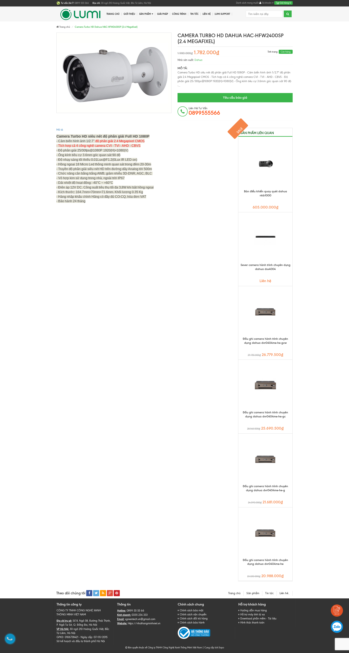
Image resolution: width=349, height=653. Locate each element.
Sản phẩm (252, 593)
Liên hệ (285, 593)
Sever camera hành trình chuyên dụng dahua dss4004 (265, 267)
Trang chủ (234, 593)
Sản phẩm (145, 14)
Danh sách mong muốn (247, 2)
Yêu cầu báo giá (235, 97)
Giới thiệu (129, 14)
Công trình (179, 14)
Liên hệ (207, 14)
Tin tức (269, 593)
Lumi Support (222, 14)
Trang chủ (113, 14)
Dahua (198, 59)
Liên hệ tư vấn (204, 111)
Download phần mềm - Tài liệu (258, 618)
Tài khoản (266, 2)
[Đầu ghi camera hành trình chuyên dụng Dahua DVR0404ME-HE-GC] (265, 385)
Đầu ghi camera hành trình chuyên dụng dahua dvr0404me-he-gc (265, 414)
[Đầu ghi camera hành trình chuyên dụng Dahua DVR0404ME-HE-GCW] (265, 311)
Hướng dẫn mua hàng (253, 610)
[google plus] (110, 593)
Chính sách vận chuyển (193, 614)
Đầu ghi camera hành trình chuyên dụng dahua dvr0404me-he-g (265, 488)
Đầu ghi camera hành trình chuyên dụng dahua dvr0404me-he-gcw (265, 341)
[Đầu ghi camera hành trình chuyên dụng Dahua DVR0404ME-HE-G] (265, 459)
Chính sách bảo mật (191, 610)
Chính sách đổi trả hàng (194, 618)
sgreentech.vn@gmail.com (140, 619)
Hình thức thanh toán (252, 622)
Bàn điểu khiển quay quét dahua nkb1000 (265, 193)
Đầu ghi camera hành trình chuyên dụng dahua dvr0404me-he (265, 562)
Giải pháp (162, 14)
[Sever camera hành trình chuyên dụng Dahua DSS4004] (265, 237)
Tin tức (194, 14)
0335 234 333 (140, 614)
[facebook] (89, 593)
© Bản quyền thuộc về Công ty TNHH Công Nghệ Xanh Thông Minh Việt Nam (163, 647)
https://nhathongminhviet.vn (144, 623)
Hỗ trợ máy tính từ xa (252, 614)
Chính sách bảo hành (192, 622)
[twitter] (96, 593)
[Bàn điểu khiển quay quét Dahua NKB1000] (265, 164)
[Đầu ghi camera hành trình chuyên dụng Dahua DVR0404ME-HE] (265, 532)
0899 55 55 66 (135, 610)
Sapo (221, 647)
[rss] (103, 593)
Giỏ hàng (285, 2)
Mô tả (59, 129)
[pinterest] (117, 593)
